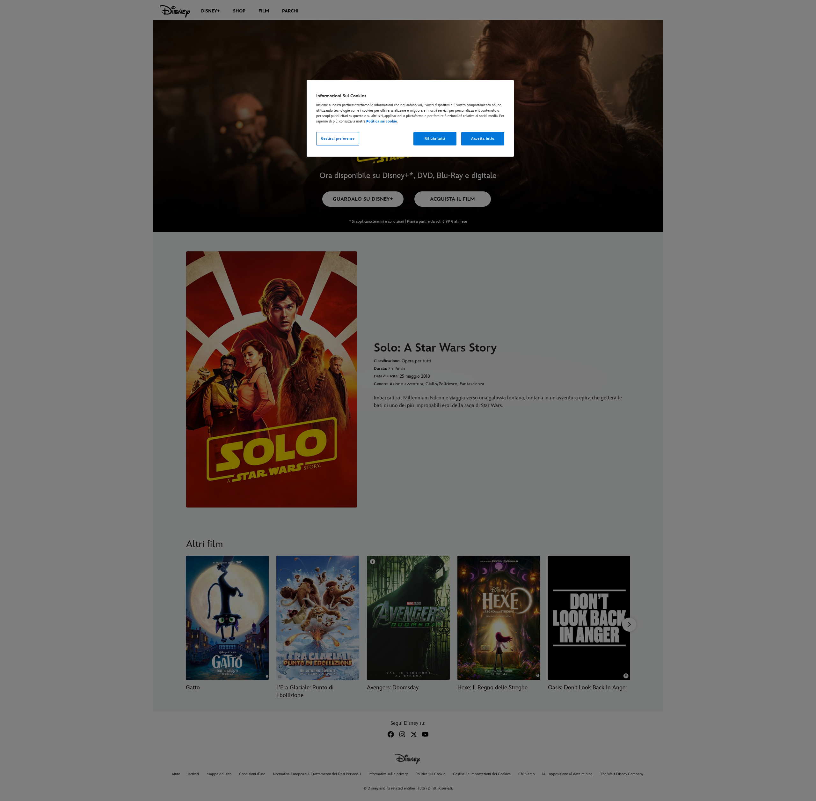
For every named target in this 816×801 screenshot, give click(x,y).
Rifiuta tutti (435, 139)
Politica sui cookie (381, 121)
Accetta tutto (482, 139)
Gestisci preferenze (338, 139)
